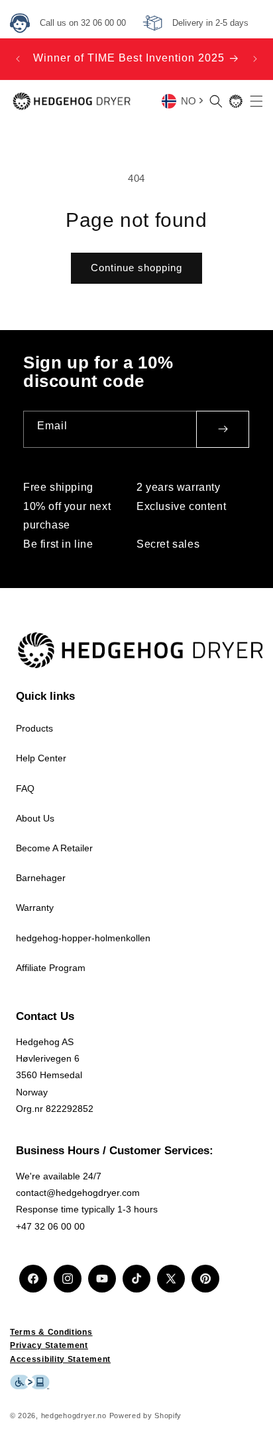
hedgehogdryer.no (74, 1415)
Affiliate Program (50, 967)
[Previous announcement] (17, 58)
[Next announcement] (255, 58)
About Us (35, 818)
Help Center (41, 758)
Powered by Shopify (145, 1415)
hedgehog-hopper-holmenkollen (83, 938)
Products (34, 728)
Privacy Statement (49, 1345)
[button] (216, 101)
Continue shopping (136, 267)
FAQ (25, 788)
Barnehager (41, 877)
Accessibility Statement (60, 1359)
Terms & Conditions (51, 1332)
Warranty (35, 907)
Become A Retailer (54, 848)
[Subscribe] (222, 429)
